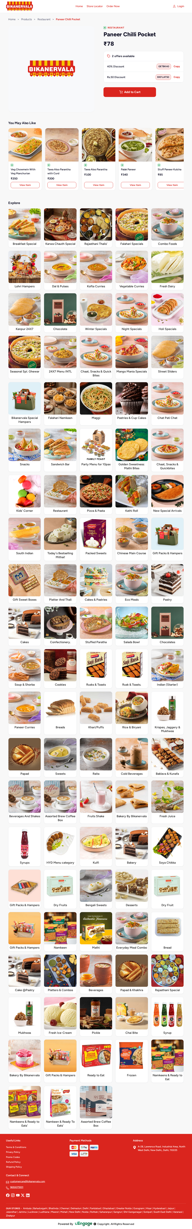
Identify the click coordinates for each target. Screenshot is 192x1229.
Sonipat (147, 1211)
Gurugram (138, 1208)
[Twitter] (22, 1195)
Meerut (55, 1211)
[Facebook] (7, 1195)
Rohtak (94, 1211)
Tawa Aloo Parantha (95, 169)
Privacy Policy (13, 1152)
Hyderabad (159, 1208)
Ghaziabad (109, 1208)
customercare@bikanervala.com (27, 1181)
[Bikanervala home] (38, 6)
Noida (85, 1211)
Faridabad (95, 1208)
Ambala (27, 1208)
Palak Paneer (128, 169)
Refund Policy (13, 1162)
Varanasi (177, 1211)
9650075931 (16, 1187)
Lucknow (33, 1211)
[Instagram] (12, 1195)
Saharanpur (105, 1211)
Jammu (22, 1211)
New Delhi (74, 1211)
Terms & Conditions (16, 1147)
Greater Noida (124, 1208)
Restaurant (44, 19)
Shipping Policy (14, 1167)
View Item (25, 185)
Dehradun (76, 1208)
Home (79, 6)
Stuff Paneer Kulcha (169, 169)
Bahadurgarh (40, 1208)
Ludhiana (44, 1211)
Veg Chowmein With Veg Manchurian (23, 171)
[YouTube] (18, 1195)
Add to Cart (132, 92)
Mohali (64, 1211)
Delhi (85, 1208)
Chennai (64, 1208)
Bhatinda (53, 1208)
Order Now (113, 6)
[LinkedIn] (27, 1195)
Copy (177, 66)
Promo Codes (13, 1157)
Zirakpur (10, 1215)
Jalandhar (11, 1211)
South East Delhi (162, 1211)
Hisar (149, 1208)
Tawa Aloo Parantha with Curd (58, 171)
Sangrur (117, 1211)
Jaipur (170, 1208)
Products (26, 19)
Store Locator (95, 6)
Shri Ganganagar (133, 1211)
